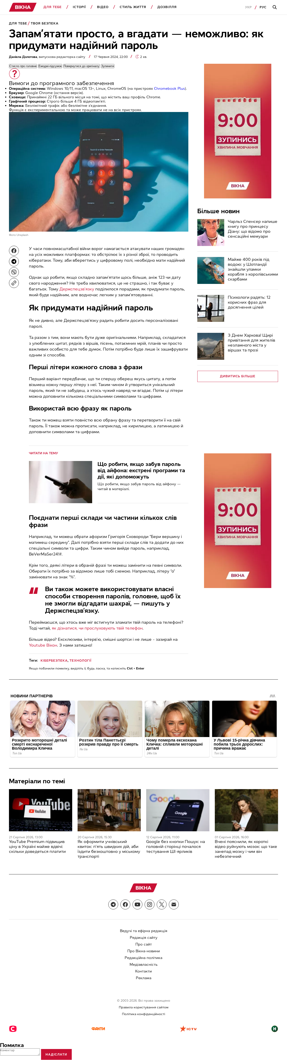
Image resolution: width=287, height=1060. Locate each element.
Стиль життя (133, 7)
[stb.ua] (13, 1029)
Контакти (143, 971)
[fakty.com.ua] (98, 1029)
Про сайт (143, 944)
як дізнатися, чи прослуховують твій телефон (97, 628)
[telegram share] (14, 261)
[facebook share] (14, 251)
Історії (79, 7)
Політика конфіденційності (143, 1014)
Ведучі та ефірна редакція (143, 931)
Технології (80, 661)
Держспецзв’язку (76, 289)
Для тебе (52, 7)
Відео (103, 7)
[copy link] (14, 283)
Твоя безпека (45, 23)
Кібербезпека (54, 661)
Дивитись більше (238, 376)
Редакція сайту (143, 937)
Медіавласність (144, 964)
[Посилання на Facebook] (125, 904)
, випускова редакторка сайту (47, 57)
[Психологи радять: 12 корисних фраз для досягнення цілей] (210, 308)
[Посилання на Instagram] (149, 904)
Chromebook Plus (169, 88)
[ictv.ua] (188, 1029)
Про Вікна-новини (143, 951)
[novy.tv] (274, 1029)
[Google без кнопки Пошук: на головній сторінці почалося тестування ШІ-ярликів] (177, 810)
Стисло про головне (23, 66)
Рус (263, 7)
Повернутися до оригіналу (81, 66)
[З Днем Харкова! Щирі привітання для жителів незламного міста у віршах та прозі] (210, 346)
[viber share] (14, 272)
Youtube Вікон (43, 645)
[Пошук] (275, 7)
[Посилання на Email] (174, 904)
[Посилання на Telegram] (113, 904)
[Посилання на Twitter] (162, 904)
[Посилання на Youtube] (137, 904)
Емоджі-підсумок (50, 66)
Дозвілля (167, 7)
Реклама (143, 978)
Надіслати (56, 1054)
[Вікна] (23, 7)
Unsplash (22, 235)
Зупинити (107, 66)
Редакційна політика (143, 958)
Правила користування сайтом (143, 1007)
